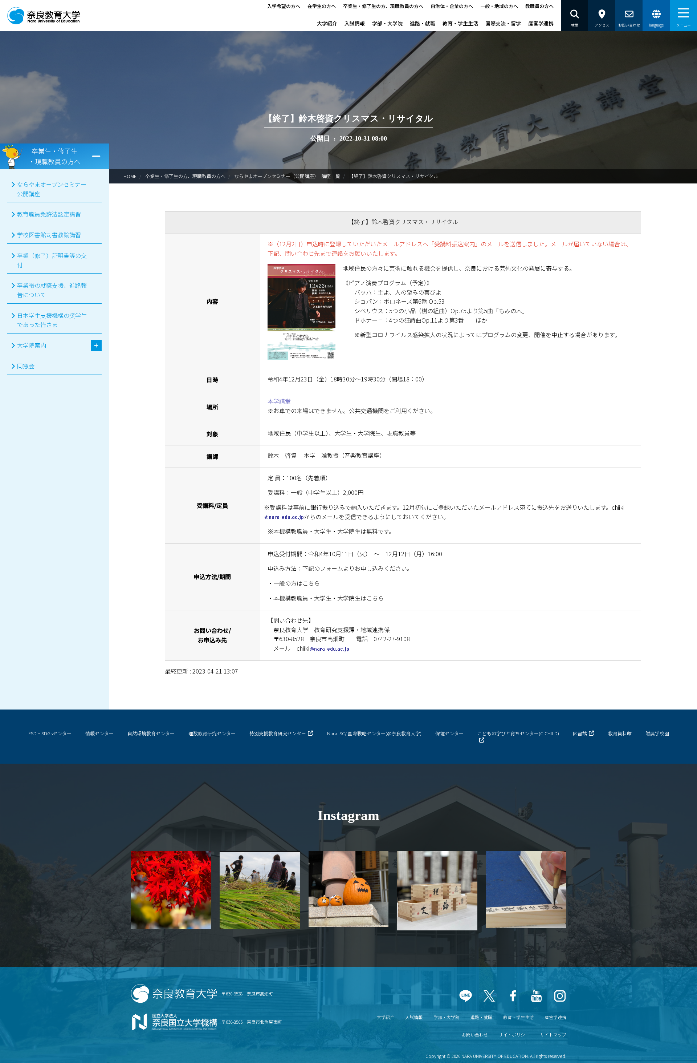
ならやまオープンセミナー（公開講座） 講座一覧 (287, 176)
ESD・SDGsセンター (50, 733)
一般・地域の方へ (499, 6)
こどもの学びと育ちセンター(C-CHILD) (518, 733)
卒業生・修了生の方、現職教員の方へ (383, 6)
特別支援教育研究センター (277, 733)
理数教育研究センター (212, 733)
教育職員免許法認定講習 (49, 214)
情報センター (99, 733)
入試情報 (355, 23)
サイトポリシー (514, 1034)
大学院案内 (31, 345)
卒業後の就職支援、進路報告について (52, 290)
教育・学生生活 (460, 23)
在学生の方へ (321, 6)
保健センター (449, 733)
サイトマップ (553, 1034)
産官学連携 (541, 23)
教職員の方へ (539, 6)
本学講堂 (279, 401)
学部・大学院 (387, 23)
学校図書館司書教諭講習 (49, 234)
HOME (129, 176)
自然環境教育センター (151, 733)
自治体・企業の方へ (452, 6)
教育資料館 (620, 733)
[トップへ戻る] (672, 1048)
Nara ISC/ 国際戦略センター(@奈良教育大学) (374, 733)
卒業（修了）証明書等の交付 (52, 260)
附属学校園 (657, 733)
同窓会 (25, 365)
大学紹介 (327, 23)
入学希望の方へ (283, 6)
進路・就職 (422, 23)
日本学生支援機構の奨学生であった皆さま (52, 320)
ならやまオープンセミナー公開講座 (51, 189)
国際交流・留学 (503, 23)
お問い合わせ (475, 1034)
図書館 (580, 733)
